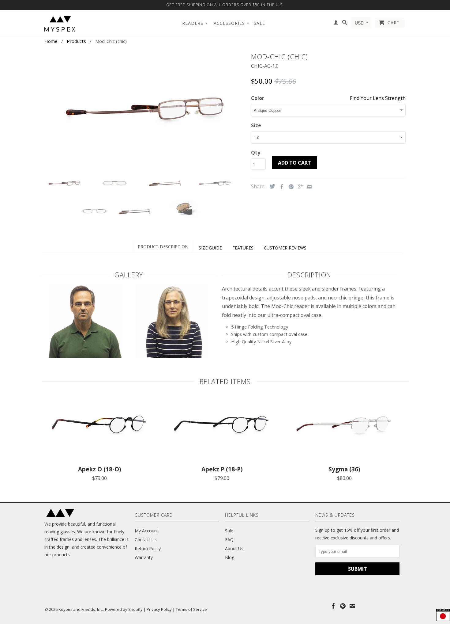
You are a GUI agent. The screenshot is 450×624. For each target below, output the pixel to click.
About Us (234, 548)
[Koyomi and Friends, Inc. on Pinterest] (343, 606)
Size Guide (210, 248)
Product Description (163, 246)
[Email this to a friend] (308, 186)
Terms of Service (191, 609)
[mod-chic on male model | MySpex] (85, 356)
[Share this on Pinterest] (290, 186)
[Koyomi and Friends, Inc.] (59, 24)
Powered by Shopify (124, 609)
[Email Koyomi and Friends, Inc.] (352, 606)
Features (242, 248)
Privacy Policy (159, 609)
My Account (146, 531)
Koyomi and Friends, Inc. (80, 609)
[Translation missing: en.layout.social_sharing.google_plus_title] (299, 186)
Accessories (231, 23)
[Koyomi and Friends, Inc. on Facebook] (333, 606)
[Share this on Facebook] (280, 186)
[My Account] (336, 23)
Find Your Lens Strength (378, 98)
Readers (195, 23)
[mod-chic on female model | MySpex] (172, 356)
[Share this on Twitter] (271, 186)
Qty (255, 152)
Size (256, 125)
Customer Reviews (285, 248)
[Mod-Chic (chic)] (144, 108)
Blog (229, 557)
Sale (259, 23)
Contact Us (146, 539)
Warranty (144, 557)
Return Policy (148, 548)
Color (257, 98)
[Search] (344, 23)
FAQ (229, 539)
